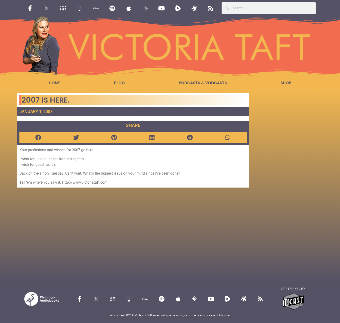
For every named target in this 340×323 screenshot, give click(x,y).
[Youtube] (161, 8)
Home (54, 83)
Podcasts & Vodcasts (203, 83)
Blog (119, 83)
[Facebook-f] (30, 8)
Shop (286, 83)
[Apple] (128, 8)
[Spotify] (112, 8)
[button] (38, 137)
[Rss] (210, 8)
